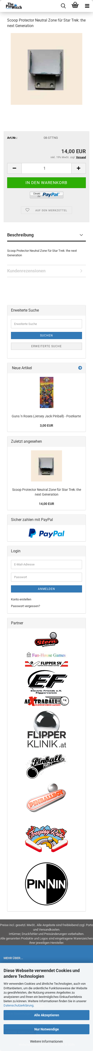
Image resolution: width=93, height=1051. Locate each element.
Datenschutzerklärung (18, 1005)
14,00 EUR (46, 504)
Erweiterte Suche (46, 346)
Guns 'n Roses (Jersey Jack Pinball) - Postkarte (47, 416)
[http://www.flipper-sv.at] (46, 663)
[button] (14, 168)
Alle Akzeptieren (46, 1015)
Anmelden (46, 589)
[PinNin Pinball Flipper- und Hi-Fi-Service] (46, 884)
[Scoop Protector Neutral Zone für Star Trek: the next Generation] (46, 68)
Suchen (46, 335)
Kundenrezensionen (26, 270)
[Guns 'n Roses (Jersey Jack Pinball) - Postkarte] (46, 392)
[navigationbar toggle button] (87, 6)
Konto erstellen (21, 599)
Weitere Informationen (46, 1041)
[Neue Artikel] (80, 368)
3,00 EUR (46, 425)
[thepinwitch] (12, 6)
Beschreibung (20, 234)
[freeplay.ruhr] (46, 838)
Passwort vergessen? (25, 606)
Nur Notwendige (46, 1029)
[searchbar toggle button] (63, 6)
